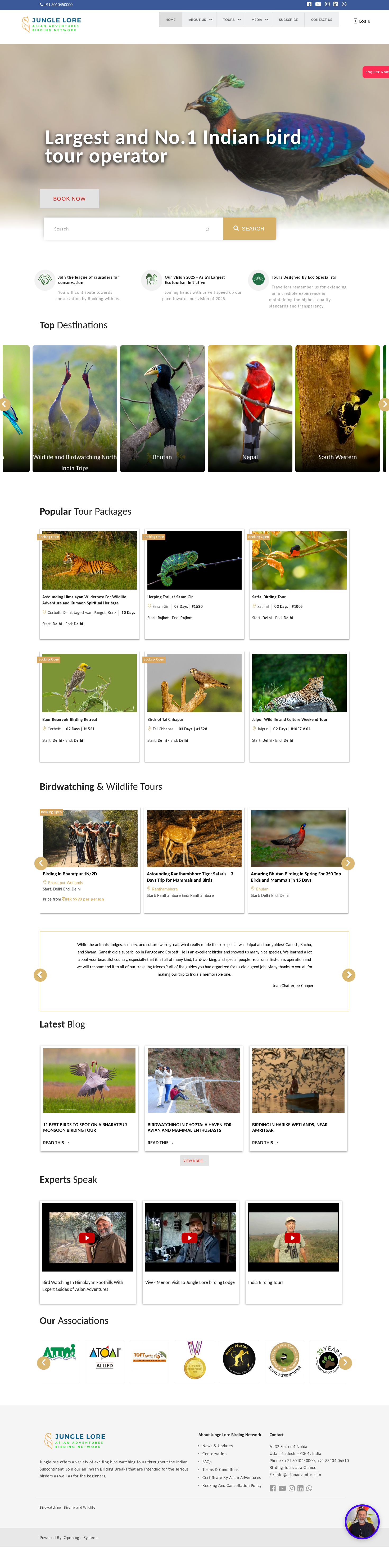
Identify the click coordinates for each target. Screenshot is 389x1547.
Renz (112, 613)
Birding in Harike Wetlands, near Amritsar (290, 1128)
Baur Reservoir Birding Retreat (69, 720)
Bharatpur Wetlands (65, 883)
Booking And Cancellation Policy (232, 1486)
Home (170, 19)
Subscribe (288, 19)
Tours (229, 19)
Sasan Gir (161, 607)
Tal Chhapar (163, 729)
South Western (220, 457)
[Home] (50, 26)
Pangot (100, 613)
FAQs (206, 1462)
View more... (194, 1161)
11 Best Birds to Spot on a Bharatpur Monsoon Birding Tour (85, 1128)
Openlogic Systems (81, 1538)
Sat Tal (263, 607)
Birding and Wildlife (79, 1508)
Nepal (133, 457)
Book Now (69, 199)
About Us (197, 19)
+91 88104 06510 (333, 1461)
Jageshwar (83, 613)
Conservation (214, 1454)
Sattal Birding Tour (269, 597)
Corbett (54, 613)
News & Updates (217, 1446)
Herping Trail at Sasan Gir (170, 597)
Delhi (67, 613)
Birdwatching (50, 1508)
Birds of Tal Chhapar (165, 720)
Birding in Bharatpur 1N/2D (70, 874)
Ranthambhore (165, 889)
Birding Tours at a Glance (293, 1468)
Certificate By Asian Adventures (231, 1478)
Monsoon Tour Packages (308, 457)
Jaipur (262, 729)
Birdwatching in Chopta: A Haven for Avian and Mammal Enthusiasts (190, 1128)
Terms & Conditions (220, 1470)
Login (364, 22)
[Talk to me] (362, 1521)
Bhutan (45, 457)
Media (257, 19)
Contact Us (321, 19)
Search (252, 229)
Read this (54, 1143)
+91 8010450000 (58, 5)
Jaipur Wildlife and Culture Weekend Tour (290, 720)
